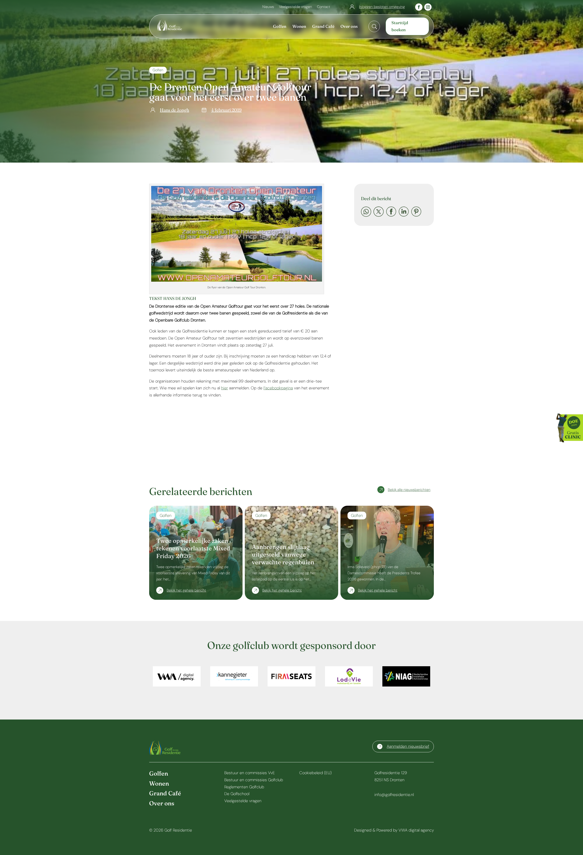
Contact (323, 7)
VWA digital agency (416, 830)
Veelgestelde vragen (295, 7)
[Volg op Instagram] (428, 7)
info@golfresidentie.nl (394, 794)
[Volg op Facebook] (418, 7)
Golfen (158, 70)
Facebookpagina (278, 388)
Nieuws (268, 7)
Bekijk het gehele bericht (186, 590)
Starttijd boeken (399, 26)
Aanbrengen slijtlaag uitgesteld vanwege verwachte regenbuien (283, 554)
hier (224, 388)
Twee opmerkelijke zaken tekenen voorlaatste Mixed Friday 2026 (193, 548)
